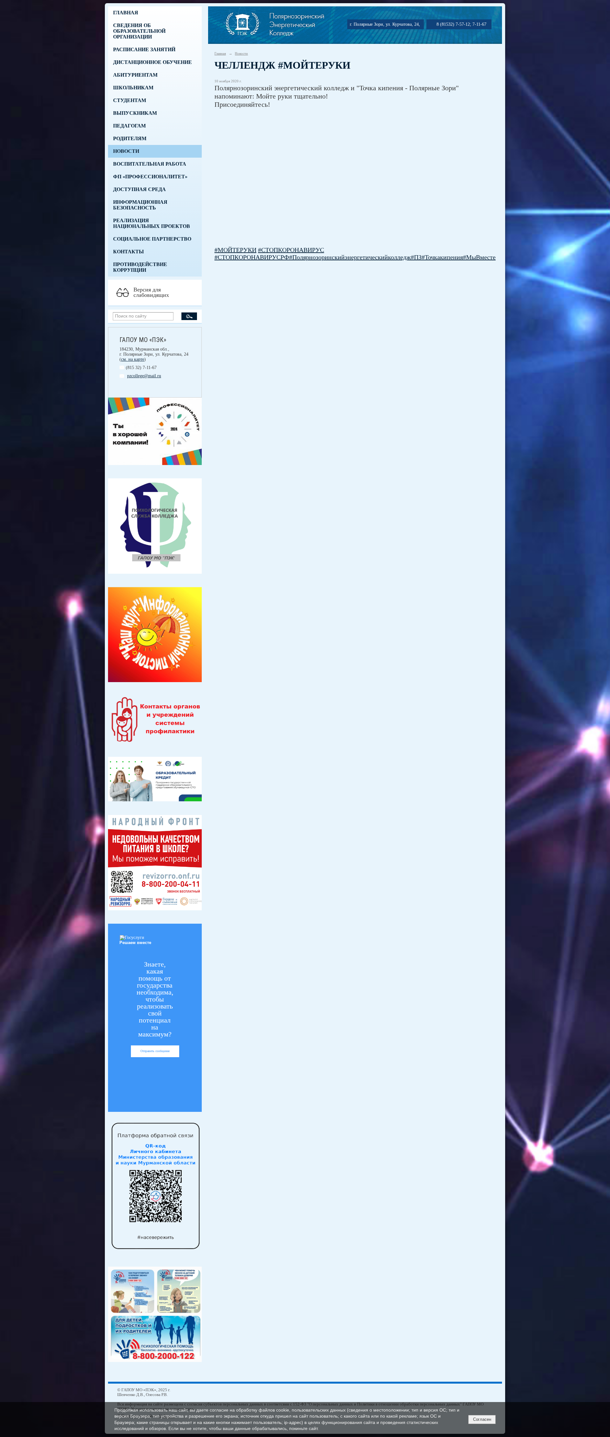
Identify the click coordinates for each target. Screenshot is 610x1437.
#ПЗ (416, 257)
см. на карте (132, 359)
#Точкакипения (442, 257)
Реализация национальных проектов (151, 223)
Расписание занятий (144, 49)
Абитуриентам (135, 75)
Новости (126, 151)
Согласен (482, 1419)
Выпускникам (135, 113)
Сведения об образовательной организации (139, 31)
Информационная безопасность (140, 204)
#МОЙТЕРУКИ (235, 249)
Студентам (129, 100)
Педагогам (129, 125)
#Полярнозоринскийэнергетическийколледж (350, 257)
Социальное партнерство (152, 239)
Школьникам (133, 87)
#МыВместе (479, 257)
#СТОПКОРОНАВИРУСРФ (251, 257)
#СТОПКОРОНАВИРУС (291, 249)
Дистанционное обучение (152, 62)
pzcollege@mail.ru (144, 375)
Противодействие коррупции (140, 267)
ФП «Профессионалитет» (150, 176)
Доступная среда (139, 189)
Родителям (129, 138)
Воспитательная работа (149, 164)
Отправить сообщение (155, 1051)
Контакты (128, 251)
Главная (125, 12)
